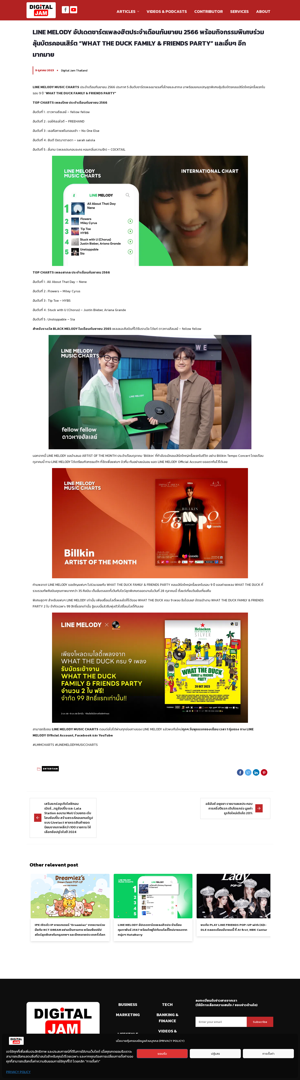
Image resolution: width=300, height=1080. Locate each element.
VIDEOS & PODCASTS (167, 11)
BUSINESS (127, 1004)
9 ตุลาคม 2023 (44, 70)
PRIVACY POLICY (18, 1071)
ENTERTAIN (50, 769)
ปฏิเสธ (215, 1053)
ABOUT (263, 11)
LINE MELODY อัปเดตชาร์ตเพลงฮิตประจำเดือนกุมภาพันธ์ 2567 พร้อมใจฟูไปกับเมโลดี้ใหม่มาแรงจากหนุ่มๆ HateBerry (152, 929)
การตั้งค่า (268, 1053)
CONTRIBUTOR (208, 11)
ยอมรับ (162, 1053)
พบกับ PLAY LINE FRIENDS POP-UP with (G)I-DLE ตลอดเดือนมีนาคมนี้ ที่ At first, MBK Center (234, 927)
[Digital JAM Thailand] (41, 10)
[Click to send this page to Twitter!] (248, 772)
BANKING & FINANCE (167, 1018)
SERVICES (239, 11)
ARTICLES (126, 11)
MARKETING (128, 1015)
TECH (167, 1004)
